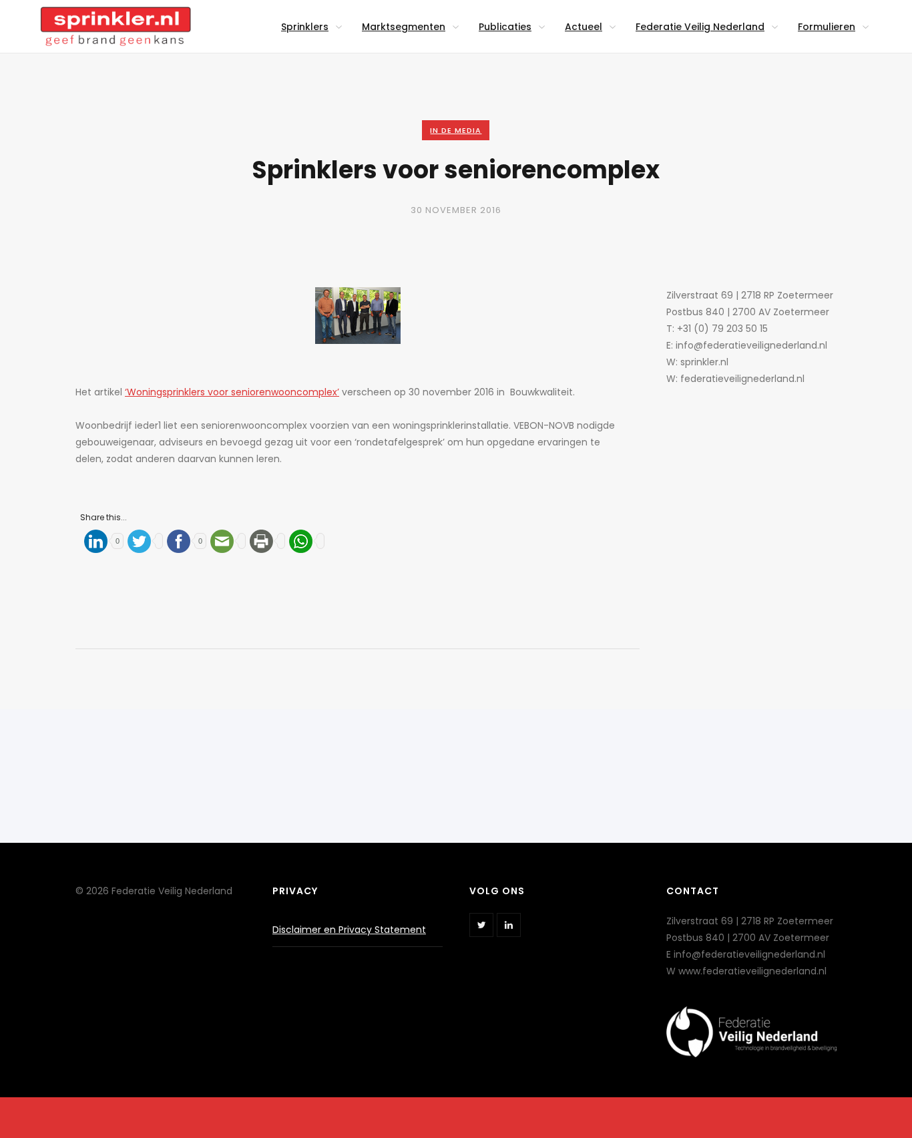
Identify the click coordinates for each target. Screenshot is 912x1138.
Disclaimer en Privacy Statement (349, 929)
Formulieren (826, 26)
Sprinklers (304, 26)
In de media (455, 130)
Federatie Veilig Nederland (700, 26)
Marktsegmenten (403, 26)
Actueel (583, 26)
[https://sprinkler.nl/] (115, 19)
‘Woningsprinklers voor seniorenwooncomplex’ (232, 392)
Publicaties (505, 26)
